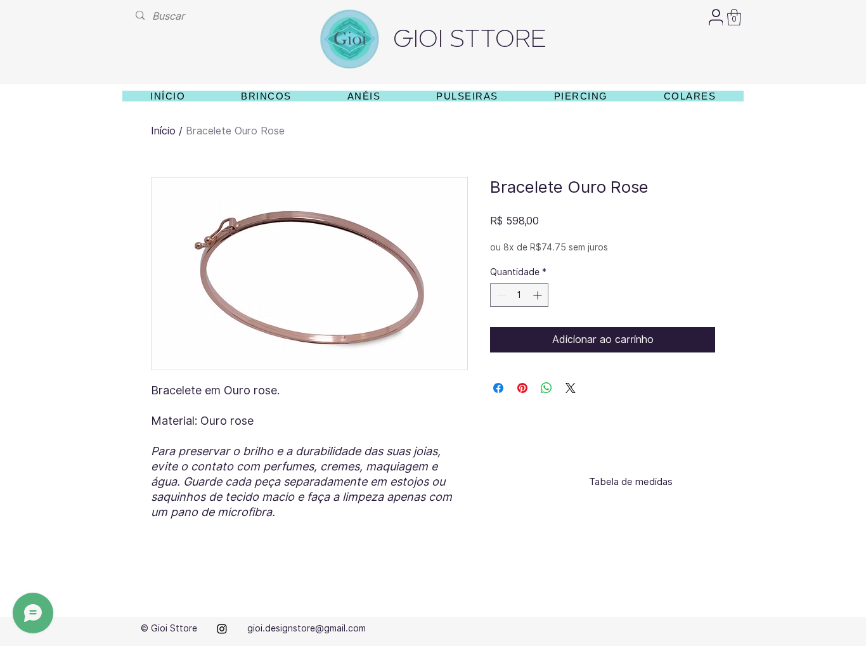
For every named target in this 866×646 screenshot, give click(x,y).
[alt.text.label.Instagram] (222, 629)
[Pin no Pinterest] (522, 388)
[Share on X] (570, 388)
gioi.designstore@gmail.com (306, 628)
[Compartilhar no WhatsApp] (546, 388)
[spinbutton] (519, 295)
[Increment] (538, 295)
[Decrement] (500, 295)
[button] (734, 17)
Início (163, 131)
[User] (716, 17)
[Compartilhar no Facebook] (498, 388)
